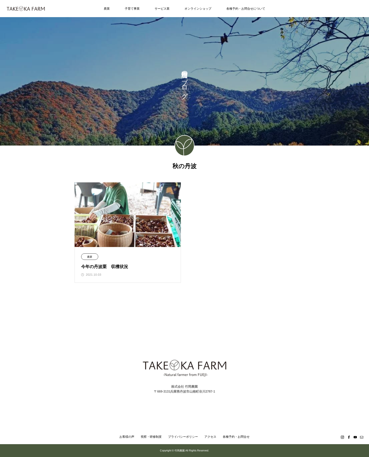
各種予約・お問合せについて (245, 8)
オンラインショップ (197, 8)
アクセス (210, 436)
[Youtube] (355, 437)
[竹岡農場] (25, 8)
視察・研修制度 (151, 436)
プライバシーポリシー (183, 436)
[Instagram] (342, 437)
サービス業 (162, 8)
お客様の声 (126, 436)
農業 (107, 8)
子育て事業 (132, 8)
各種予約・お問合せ (236, 436)
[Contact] (361, 437)
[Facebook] (349, 437)
